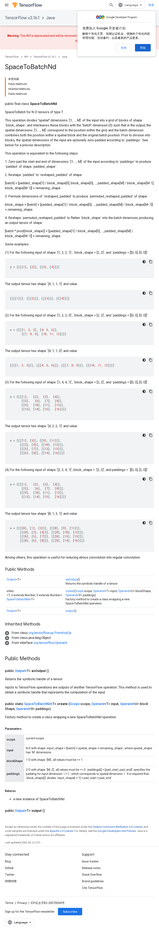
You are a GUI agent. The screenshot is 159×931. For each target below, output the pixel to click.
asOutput (72, 579)
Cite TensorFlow (92, 887)
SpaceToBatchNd (18, 599)
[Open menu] (6, 5)
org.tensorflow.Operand (50, 643)
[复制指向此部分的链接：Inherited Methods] (44, 624)
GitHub (9, 868)
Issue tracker (90, 861)
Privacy (22, 903)
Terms (9, 903)
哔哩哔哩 (11, 881)
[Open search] (111, 4)
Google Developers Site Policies (117, 830)
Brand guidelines (93, 881)
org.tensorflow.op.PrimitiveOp (50, 633)
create (70, 591)
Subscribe (70, 911)
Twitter (9, 874)
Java (50, 17)
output (70, 610)
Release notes (91, 868)
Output (11, 579)
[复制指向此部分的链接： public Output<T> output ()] (50, 810)
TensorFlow (12, 56)
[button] (38, 633)
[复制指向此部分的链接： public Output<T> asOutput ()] (54, 670)
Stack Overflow (92, 874)
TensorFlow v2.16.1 (22, 17)
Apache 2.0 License (61, 830)
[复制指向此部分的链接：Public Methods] (38, 569)
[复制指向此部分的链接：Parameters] (26, 728)
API (26, 56)
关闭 (123, 48)
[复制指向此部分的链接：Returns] (20, 790)
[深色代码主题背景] (144, 261)
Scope (79, 591)
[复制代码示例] (150, 261)
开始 (143, 48)
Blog (8, 861)
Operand (99, 591)
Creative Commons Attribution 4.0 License (117, 826)
